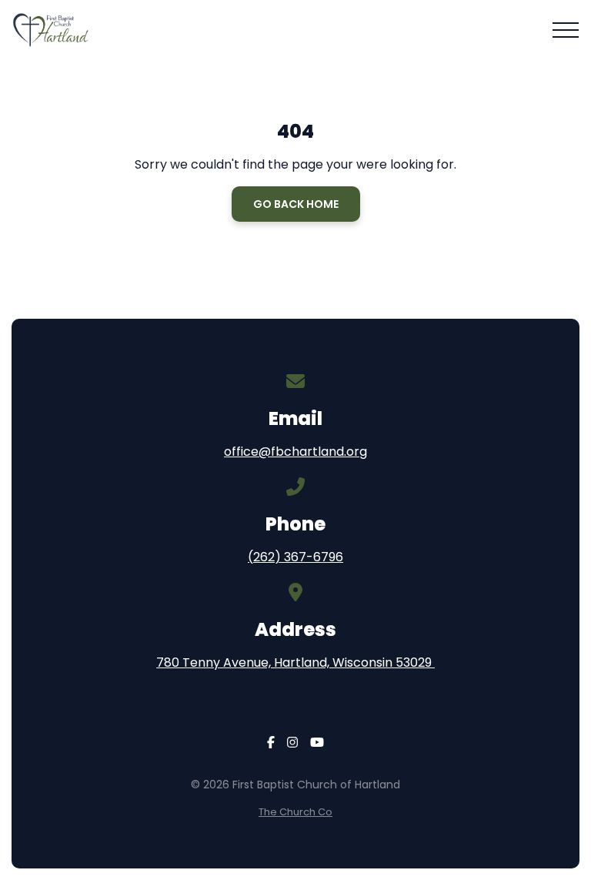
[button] (566, 30)
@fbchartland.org (313, 451)
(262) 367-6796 (295, 557)
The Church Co (295, 811)
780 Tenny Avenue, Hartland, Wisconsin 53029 (295, 662)
